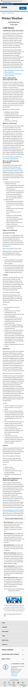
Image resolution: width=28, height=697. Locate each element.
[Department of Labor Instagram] (13, 682)
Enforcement (5, 631)
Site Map (5, 685)
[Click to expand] (14, 1)
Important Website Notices (12, 685)
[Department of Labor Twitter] (9, 682)
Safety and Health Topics (8, 13)
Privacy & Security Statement (22, 685)
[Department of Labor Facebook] (4, 682)
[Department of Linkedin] (22, 682)
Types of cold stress (9, 75)
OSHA (4, 7)
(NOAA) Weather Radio (15, 51)
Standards (4, 627)
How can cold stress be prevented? (13, 73)
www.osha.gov (14, 675)
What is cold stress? (9, 72)
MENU (22, 8)
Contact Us (4, 644)
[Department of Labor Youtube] (18, 682)
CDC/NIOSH (6, 246)
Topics (3, 635)
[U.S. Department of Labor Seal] (6, 667)
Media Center (5, 640)
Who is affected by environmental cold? (14, 70)
